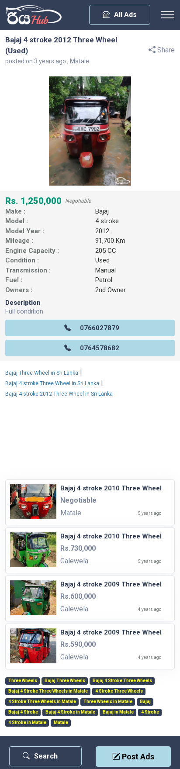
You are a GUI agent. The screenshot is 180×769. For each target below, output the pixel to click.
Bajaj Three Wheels (65, 681)
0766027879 (99, 328)
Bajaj (102, 211)
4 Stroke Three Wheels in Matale (42, 702)
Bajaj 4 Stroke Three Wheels (122, 681)
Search (46, 756)
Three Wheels (22, 681)
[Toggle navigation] (168, 15)
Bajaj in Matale (118, 712)
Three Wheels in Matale (107, 702)
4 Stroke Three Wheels (119, 691)
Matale (61, 723)
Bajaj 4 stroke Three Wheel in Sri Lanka (52, 383)
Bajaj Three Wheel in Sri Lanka (41, 373)
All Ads (125, 14)
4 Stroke (150, 712)
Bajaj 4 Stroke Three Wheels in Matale (48, 691)
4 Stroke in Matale (27, 723)
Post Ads (137, 756)
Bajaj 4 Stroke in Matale (70, 712)
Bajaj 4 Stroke (23, 712)
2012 (102, 231)
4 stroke (107, 221)
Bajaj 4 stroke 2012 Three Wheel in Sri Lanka (59, 394)
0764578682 (99, 348)
